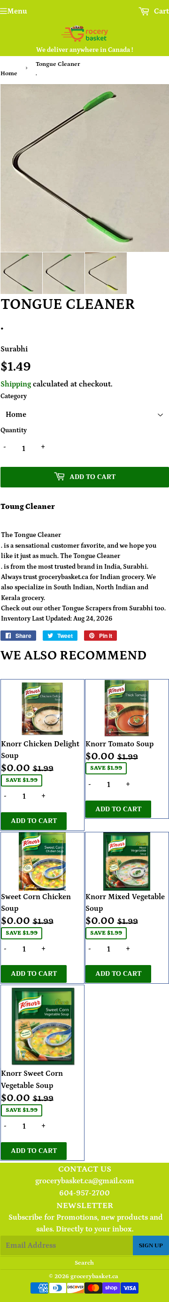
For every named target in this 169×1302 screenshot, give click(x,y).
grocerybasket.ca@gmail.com (84, 1181)
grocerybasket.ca (94, 1276)
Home (8, 73)
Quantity (13, 430)
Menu (17, 11)
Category (13, 396)
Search (84, 1262)
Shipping (15, 384)
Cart (160, 11)
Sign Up (151, 1245)
